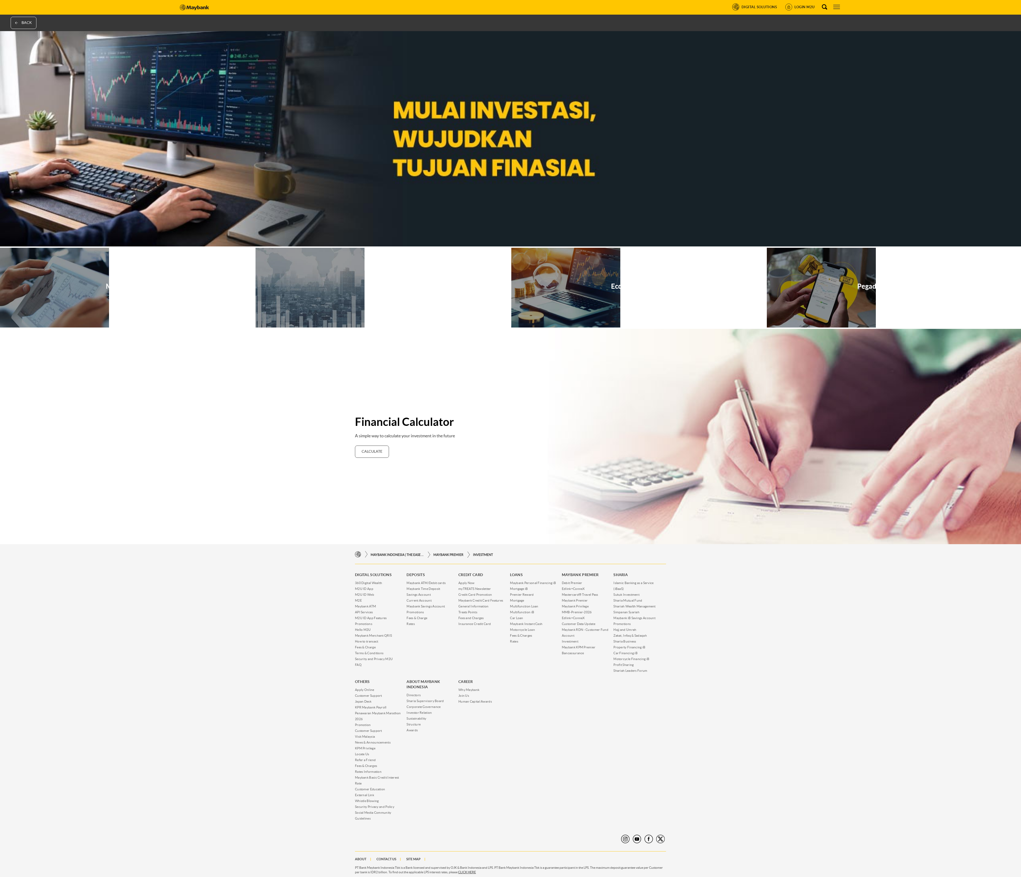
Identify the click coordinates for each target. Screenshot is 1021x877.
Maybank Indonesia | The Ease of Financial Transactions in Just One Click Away (397, 554)
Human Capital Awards (475, 701)
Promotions (363, 624)
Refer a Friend (365, 760)
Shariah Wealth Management (634, 606)
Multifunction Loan (524, 606)
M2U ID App (364, 588)
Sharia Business (624, 641)
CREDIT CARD (470, 575)
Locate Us (362, 754)
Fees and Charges (471, 618)
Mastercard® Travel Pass (580, 594)
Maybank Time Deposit (423, 588)
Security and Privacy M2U (374, 659)
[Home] (358, 554)
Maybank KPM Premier (579, 647)
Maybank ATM (365, 606)
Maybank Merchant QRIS (373, 635)
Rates (411, 624)
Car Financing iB (625, 653)
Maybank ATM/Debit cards (426, 583)
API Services (364, 612)
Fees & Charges (521, 635)
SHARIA (620, 575)
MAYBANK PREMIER (448, 554)
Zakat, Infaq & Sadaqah (630, 635)
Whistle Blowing (367, 801)
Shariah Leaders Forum (630, 670)
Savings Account (419, 594)
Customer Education (370, 789)
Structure (414, 724)
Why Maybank (468, 689)
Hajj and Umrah (624, 629)
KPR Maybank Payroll (371, 707)
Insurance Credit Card (474, 624)
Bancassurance (573, 653)
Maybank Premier (575, 600)
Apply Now (466, 583)
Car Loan (516, 618)
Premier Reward (522, 594)
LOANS (516, 575)
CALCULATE (372, 451)
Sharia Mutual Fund (627, 600)
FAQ (358, 664)
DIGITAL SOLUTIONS (373, 575)
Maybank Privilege (575, 606)
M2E (358, 600)
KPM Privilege (365, 748)
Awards (412, 730)
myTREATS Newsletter (474, 588)
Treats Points (467, 612)
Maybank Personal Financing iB (533, 583)
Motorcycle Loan (522, 629)
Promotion (363, 725)
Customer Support (368, 695)
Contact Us (386, 859)
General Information (473, 606)
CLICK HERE (467, 872)
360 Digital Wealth (368, 583)
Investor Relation (419, 712)
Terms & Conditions (369, 653)
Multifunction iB (522, 612)
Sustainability (416, 718)
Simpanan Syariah (626, 612)
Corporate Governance (424, 706)
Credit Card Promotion (475, 594)
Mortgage (517, 600)
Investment (483, 554)
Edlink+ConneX (573, 588)
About (360, 859)
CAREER (465, 681)
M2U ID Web (364, 594)
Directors (414, 695)
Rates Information (368, 771)
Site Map (413, 859)
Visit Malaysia (365, 736)
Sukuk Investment (626, 594)
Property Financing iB (629, 647)
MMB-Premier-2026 (577, 612)
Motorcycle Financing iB (631, 659)
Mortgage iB (519, 588)
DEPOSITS (416, 575)
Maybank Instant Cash (526, 624)
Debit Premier (572, 583)
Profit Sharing (623, 664)
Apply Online (364, 689)
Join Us (463, 695)
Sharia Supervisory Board (425, 701)
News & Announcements (373, 742)
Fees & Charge (365, 647)
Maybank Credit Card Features (480, 600)
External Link (364, 795)
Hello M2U (363, 629)
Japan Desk (363, 701)
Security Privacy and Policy (374, 806)
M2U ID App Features (371, 618)
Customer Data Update (578, 624)
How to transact (366, 641)
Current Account (419, 600)
